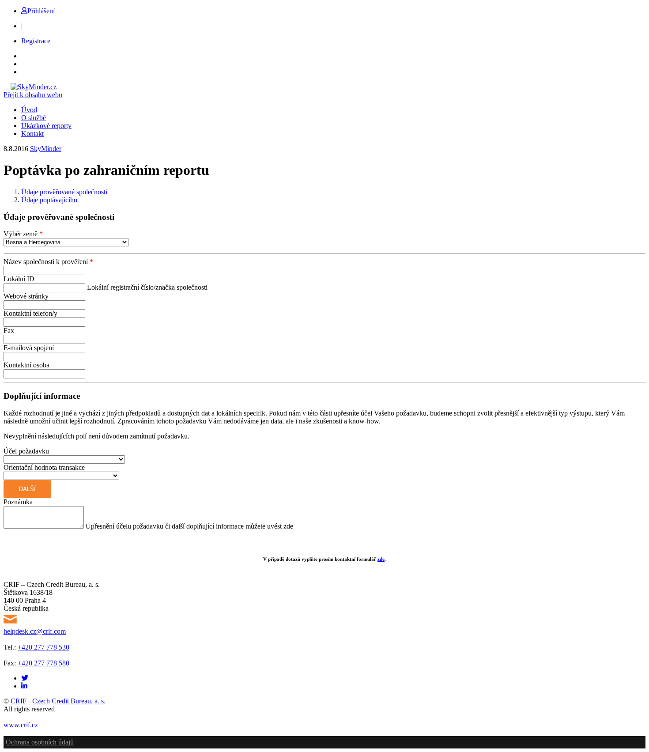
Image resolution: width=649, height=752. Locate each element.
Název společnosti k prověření (48, 261)
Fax (9, 330)
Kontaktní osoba (26, 365)
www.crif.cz (21, 725)
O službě (33, 117)
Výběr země (23, 234)
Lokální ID (19, 279)
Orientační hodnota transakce (44, 467)
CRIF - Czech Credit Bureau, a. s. (58, 701)
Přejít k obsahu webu (33, 94)
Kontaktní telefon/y (30, 313)
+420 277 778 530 (43, 647)
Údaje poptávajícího (49, 200)
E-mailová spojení (29, 347)
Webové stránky (26, 296)
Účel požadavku (26, 451)
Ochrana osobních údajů (40, 742)
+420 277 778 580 (43, 663)
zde (381, 559)
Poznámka (18, 502)
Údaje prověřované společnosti (64, 192)
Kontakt (32, 133)
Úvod (29, 109)
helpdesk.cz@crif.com (35, 631)
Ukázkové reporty (46, 125)
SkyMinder (45, 148)
